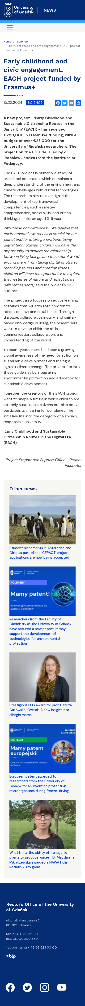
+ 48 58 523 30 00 (42, 947)
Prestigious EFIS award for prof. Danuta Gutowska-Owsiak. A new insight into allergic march (40, 710)
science (35, 102)
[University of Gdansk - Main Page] (19, 10)
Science (22, 41)
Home (7, 41)
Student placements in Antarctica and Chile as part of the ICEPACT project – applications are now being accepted (40, 553)
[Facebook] (57, 102)
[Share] (77, 102)
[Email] (70, 102)
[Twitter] (64, 102)
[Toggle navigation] (10, 27)
